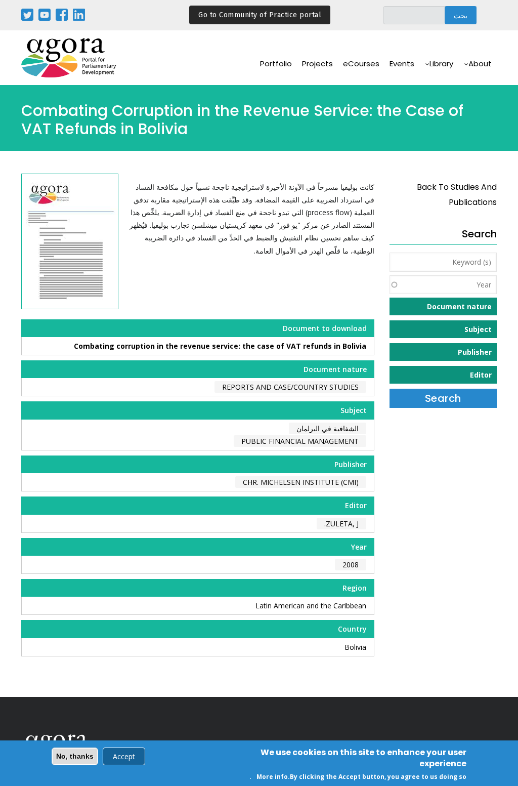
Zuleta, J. (341, 523)
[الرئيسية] (69, 58)
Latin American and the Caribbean (310, 605)
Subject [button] (478, 329)
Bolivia (355, 647)
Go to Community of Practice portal (259, 15)
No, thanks (75, 756)
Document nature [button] (459, 306)
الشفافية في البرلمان (327, 428)
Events (402, 63)
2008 (350, 564)
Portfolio (276, 63)
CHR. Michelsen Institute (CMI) (301, 482)
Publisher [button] (475, 352)
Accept (124, 756)
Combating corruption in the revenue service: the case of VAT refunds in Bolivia (220, 346)
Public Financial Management (300, 441)
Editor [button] (481, 375)
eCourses (361, 63)
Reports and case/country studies (290, 387)
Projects (317, 63)
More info (272, 776)
